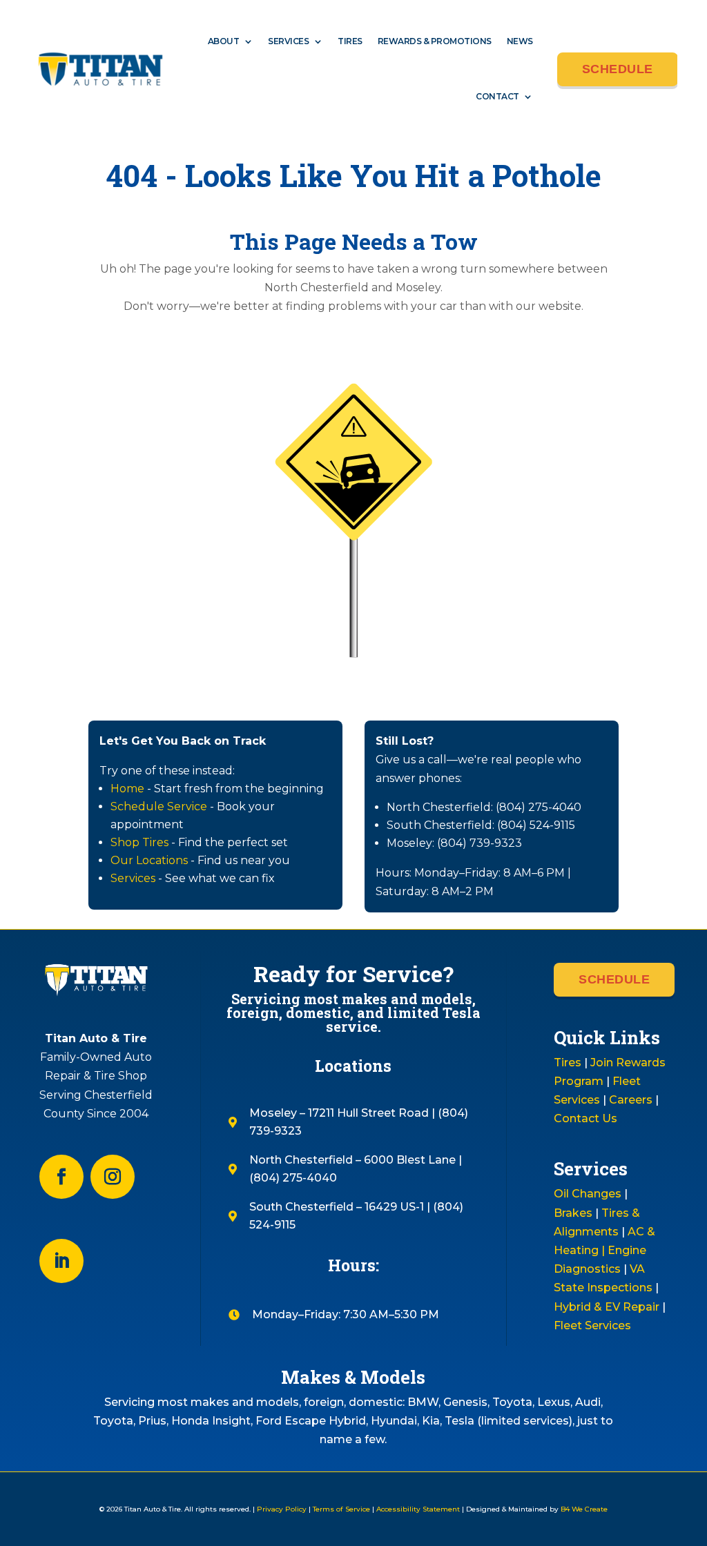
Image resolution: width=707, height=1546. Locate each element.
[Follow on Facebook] (61, 1177)
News (520, 41)
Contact (497, 96)
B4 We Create (583, 1509)
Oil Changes (587, 1193)
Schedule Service (158, 806)
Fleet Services (592, 1325)
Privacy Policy (282, 1509)
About (224, 41)
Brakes (573, 1213)
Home (127, 788)
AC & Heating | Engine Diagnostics (604, 1250)
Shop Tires (139, 842)
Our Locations (149, 860)
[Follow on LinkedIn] (61, 1261)
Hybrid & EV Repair (606, 1306)
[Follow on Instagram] (112, 1177)
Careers (630, 1099)
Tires (350, 41)
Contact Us (585, 1118)
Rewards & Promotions (435, 41)
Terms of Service (341, 1509)
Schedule (617, 69)
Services (288, 41)
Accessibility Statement (418, 1509)
